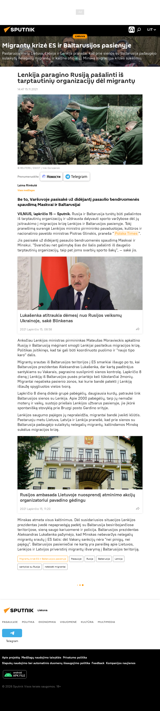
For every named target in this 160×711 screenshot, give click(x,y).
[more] (138, 329)
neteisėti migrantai (55, 566)
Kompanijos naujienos (120, 663)
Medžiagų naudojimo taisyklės (41, 657)
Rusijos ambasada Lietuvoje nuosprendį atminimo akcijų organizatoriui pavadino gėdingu (77, 497)
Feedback (98, 663)
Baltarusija (104, 558)
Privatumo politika (75, 657)
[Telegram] (76, 176)
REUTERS (25, 167)
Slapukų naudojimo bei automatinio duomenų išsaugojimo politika (46, 663)
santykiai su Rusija (29, 566)
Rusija (89, 558)
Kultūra (87, 622)
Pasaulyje (76, 558)
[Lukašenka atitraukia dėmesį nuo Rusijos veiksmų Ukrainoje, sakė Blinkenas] (80, 283)
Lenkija (118, 558)
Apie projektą (11, 657)
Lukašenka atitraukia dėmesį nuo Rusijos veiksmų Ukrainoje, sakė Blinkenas (71, 317)
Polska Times (126, 233)
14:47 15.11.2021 (28, 89)
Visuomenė (68, 622)
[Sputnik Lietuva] (20, 33)
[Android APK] (15, 675)
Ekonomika (47, 622)
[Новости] (51, 176)
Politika (28, 622)
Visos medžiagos (26, 190)
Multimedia (106, 622)
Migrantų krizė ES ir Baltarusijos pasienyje (42, 558)
